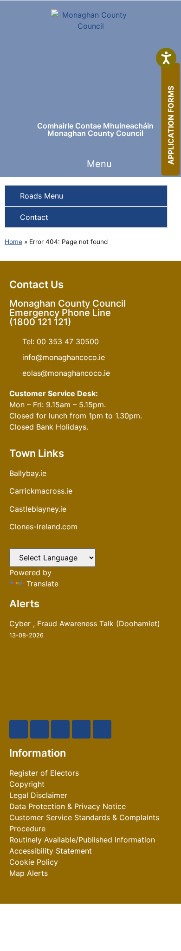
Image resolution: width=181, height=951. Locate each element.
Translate (42, 583)
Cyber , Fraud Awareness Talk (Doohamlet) (84, 623)
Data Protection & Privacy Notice (67, 806)
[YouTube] (60, 729)
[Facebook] (18, 729)
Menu (99, 163)
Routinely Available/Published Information (82, 839)
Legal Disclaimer (38, 795)
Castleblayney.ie (37, 509)
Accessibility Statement (50, 850)
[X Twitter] (39, 729)
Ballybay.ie (27, 473)
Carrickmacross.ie (40, 490)
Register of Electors (44, 773)
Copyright (27, 784)
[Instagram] (81, 729)
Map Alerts (28, 873)
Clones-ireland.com (43, 526)
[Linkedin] (102, 729)
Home (13, 241)
